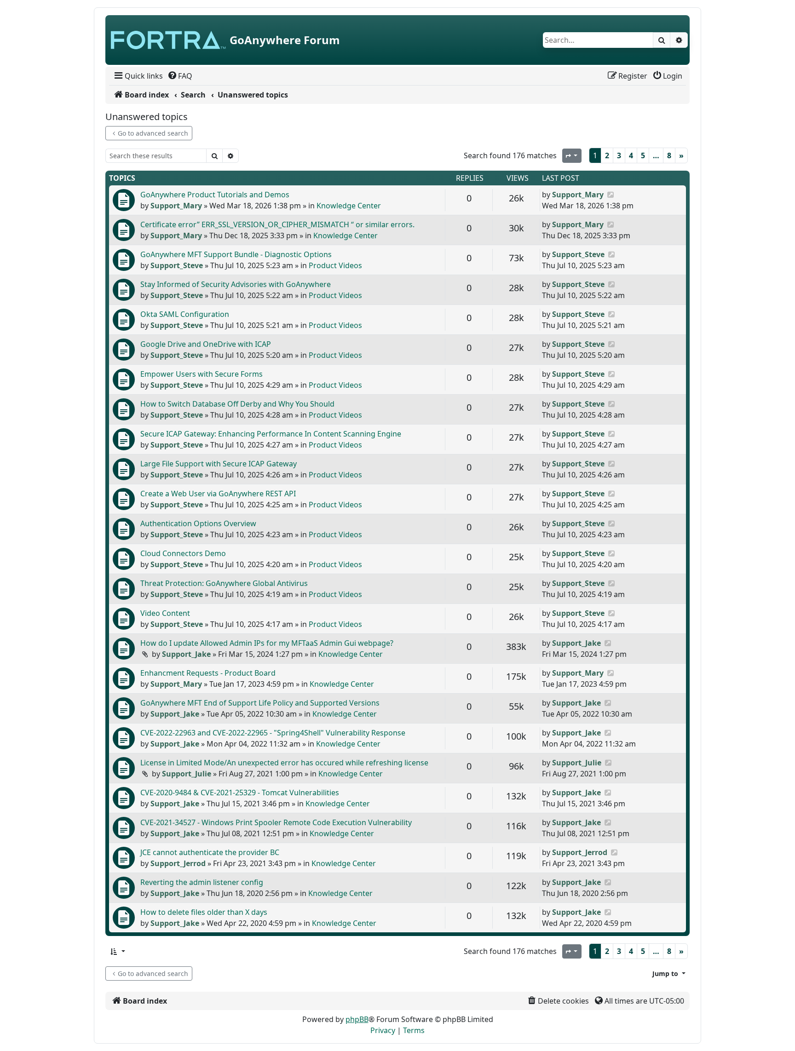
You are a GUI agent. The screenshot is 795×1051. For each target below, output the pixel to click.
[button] (117, 951)
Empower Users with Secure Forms (201, 374)
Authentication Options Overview (198, 523)
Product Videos (335, 265)
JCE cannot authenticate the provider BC (209, 852)
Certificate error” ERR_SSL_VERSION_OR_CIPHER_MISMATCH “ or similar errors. (277, 224)
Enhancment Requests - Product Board (208, 673)
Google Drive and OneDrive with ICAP (205, 344)
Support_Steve (176, 265)
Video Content (165, 613)
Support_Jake (186, 654)
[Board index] (168, 40)
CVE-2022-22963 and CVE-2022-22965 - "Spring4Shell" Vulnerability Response (272, 733)
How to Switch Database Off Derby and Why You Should (237, 404)
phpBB (357, 1019)
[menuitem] (138, 75)
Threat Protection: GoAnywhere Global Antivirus (224, 583)
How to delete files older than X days (203, 912)
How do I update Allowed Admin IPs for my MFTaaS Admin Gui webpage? (266, 643)
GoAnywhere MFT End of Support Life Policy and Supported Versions (260, 703)
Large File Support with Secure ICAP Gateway (218, 464)
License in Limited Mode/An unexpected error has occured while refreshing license (284, 763)
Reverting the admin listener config (201, 882)
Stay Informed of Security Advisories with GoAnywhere (235, 284)
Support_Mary (176, 206)
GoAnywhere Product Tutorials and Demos (214, 195)
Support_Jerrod (178, 863)
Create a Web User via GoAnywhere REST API (218, 493)
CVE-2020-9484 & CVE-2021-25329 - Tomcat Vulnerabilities (239, 792)
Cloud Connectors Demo (183, 553)
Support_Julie (186, 774)
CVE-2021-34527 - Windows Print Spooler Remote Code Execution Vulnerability (276, 822)
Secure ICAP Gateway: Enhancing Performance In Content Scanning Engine (270, 434)
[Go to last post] (610, 195)
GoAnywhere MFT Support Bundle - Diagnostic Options (236, 254)
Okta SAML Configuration (184, 314)
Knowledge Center (349, 206)
